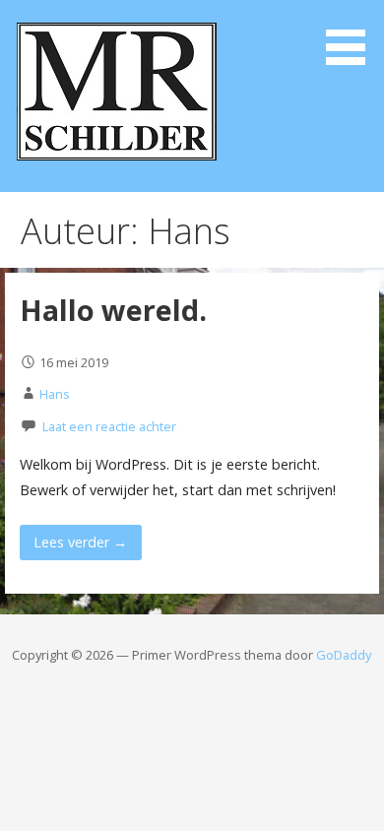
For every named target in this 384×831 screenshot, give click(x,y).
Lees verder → (80, 542)
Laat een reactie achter (109, 426)
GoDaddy (343, 655)
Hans (54, 394)
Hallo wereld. (113, 309)
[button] (352, 35)
